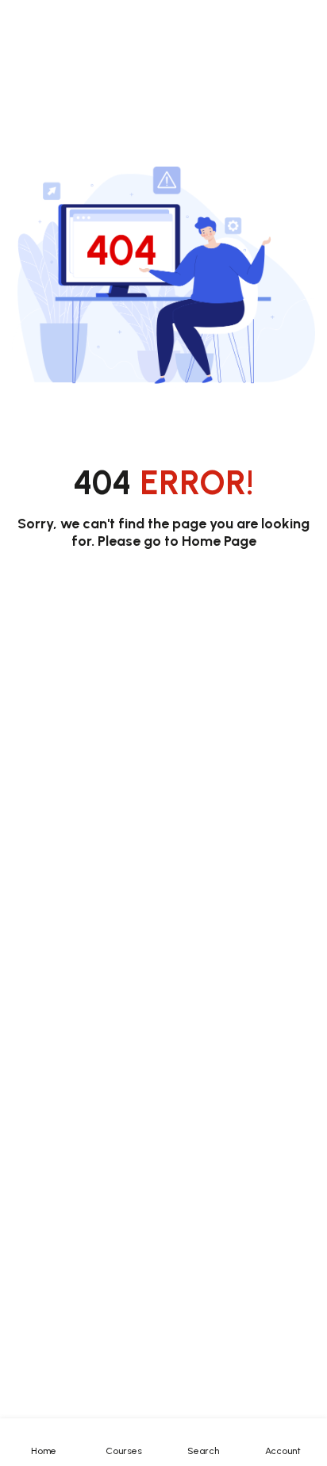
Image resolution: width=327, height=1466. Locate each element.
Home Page (219, 541)
